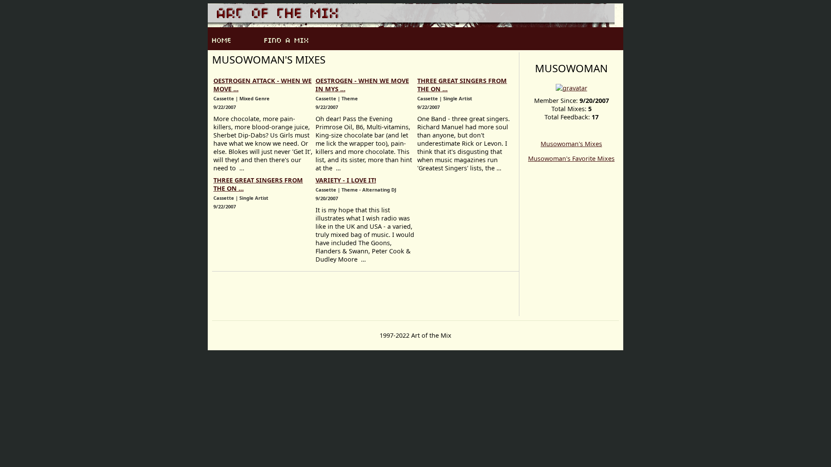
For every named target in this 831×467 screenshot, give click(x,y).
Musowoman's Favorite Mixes (571, 158)
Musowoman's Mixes (571, 144)
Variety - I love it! (346, 180)
